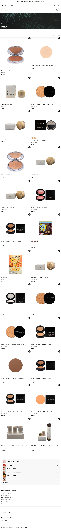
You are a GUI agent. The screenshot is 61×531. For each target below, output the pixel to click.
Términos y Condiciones (7, 493)
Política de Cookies (6, 499)
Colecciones (9, 23)
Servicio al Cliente (6, 501)
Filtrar (6, 35)
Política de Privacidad (7, 497)
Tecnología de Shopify (21, 527)
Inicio (2, 23)
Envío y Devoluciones (6, 495)
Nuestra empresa (5, 504)
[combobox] (30, 10)
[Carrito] (55, 5)
